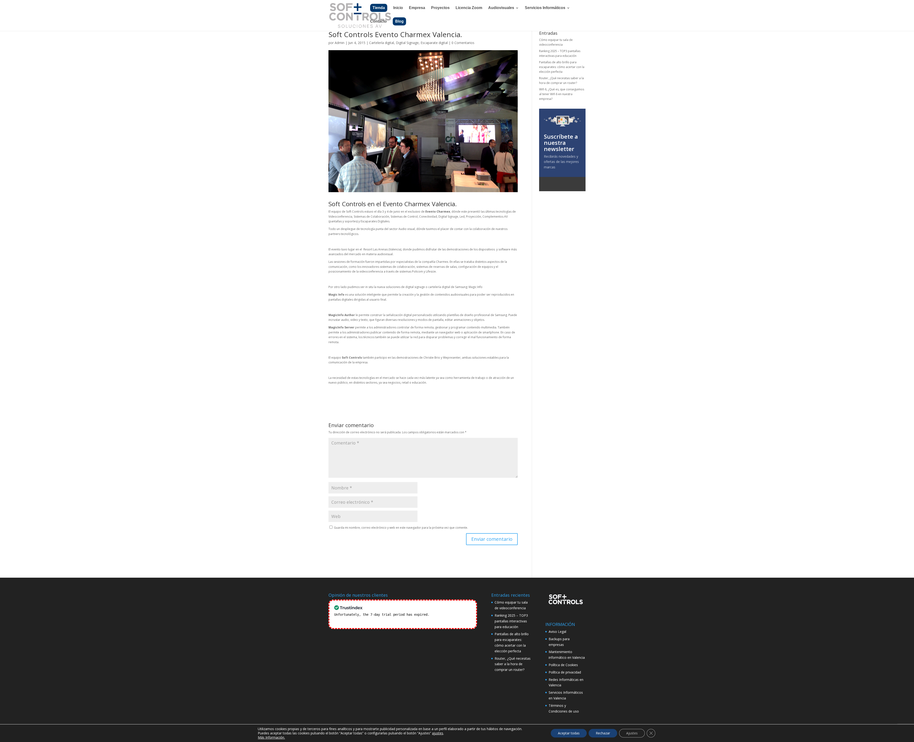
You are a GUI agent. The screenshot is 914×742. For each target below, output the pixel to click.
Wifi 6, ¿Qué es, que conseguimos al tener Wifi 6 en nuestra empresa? (561, 94)
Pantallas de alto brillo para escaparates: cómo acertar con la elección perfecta (561, 67)
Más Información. (271, 737)
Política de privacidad (565, 672)
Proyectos (440, 8)
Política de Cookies (563, 665)
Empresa (417, 8)
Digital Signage (407, 42)
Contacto (378, 21)
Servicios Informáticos (545, 8)
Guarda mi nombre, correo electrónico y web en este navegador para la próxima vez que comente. (401, 528)
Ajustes (632, 733)
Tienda (379, 8)
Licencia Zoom (469, 8)
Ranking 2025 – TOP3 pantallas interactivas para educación (511, 621)
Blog (399, 21)
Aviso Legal (557, 631)
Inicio (398, 8)
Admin (339, 42)
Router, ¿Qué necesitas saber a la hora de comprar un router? (513, 664)
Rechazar (603, 733)
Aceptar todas (569, 733)
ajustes (437, 733)
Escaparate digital (434, 42)
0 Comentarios (463, 42)
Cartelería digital (381, 42)
